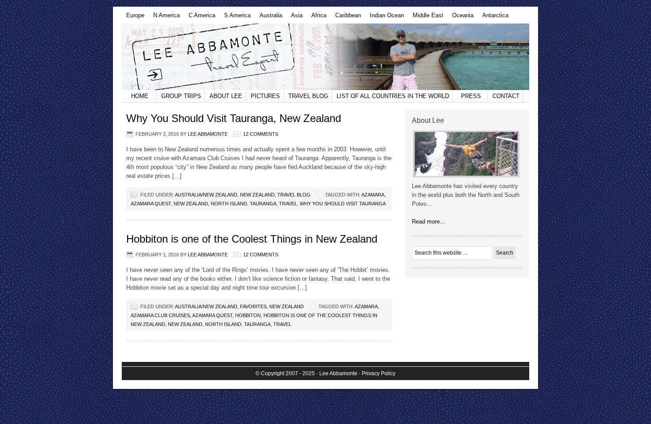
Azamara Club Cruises (160, 315)
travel (288, 203)
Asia (294, 18)
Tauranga (263, 203)
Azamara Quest (151, 203)
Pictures (265, 96)
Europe (133, 18)
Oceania (460, 18)
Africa (316, 18)
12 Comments (260, 134)
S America (235, 18)
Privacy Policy (378, 373)
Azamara (372, 194)
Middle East (425, 18)
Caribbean (346, 18)
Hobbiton (248, 315)
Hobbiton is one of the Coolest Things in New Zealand (251, 239)
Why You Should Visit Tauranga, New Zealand (233, 118)
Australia (268, 18)
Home (139, 96)
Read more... (428, 221)
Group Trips (181, 96)
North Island (229, 203)
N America (164, 18)
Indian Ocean (384, 18)
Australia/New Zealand (206, 194)
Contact (505, 96)
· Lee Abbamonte (336, 373)
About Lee (225, 96)
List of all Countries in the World (393, 96)
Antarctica (493, 18)
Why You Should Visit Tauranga (343, 203)
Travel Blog (308, 96)
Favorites (253, 306)
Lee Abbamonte (325, 57)
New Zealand (257, 194)
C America (199, 18)
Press (471, 96)
